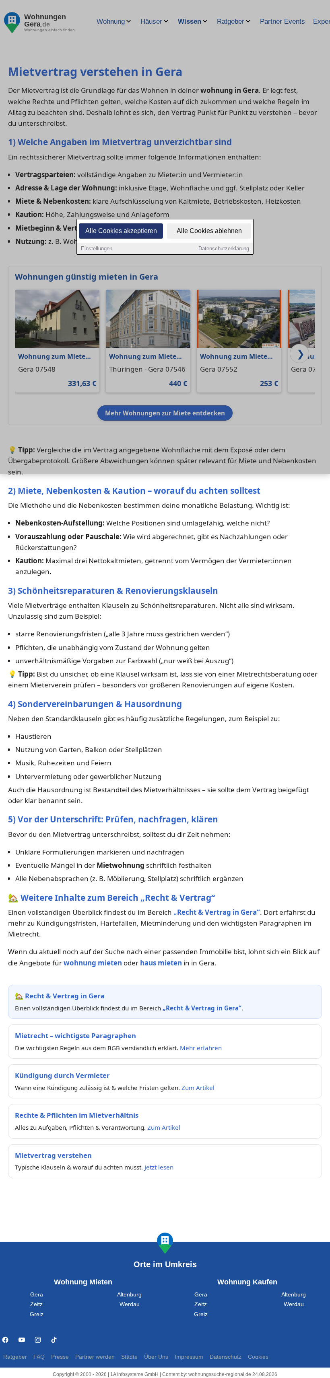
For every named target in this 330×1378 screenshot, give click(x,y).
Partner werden (95, 1357)
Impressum (189, 1357)
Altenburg (129, 1295)
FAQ (39, 1357)
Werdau (130, 1304)
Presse (60, 1357)
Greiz (36, 1314)
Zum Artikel (198, 1088)
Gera (36, 1295)
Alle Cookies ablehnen (209, 230)
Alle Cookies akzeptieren (121, 230)
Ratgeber (15, 1357)
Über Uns (156, 1357)
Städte (129, 1357)
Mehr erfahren (201, 1048)
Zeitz (36, 1304)
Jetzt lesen (158, 1167)
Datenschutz (225, 1357)
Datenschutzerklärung (223, 248)
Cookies (258, 1357)
